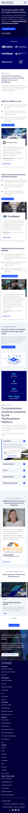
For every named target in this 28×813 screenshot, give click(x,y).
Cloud (2, 693)
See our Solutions (6, 33)
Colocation (3, 683)
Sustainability (4, 760)
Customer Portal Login (6, 785)
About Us (3, 747)
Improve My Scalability (8, 125)
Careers (3, 750)
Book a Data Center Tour (6, 714)
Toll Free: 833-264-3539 (6, 778)
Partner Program (5, 773)
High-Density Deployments (7, 711)
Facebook (12, 810)
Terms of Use (22, 804)
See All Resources (14, 625)
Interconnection (4, 690)
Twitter (9, 810)
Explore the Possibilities (8, 347)
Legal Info (16, 807)
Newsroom (3, 757)
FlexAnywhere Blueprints (6, 791)
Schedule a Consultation (9, 654)
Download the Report (8, 29)
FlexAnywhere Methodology (7, 794)
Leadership (3, 754)
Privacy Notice (6, 804)
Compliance (4, 770)
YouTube (18, 810)
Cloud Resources (5, 726)
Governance (4, 766)
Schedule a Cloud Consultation (8, 671)
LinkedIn (15, 810)
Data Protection (4, 696)
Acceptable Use (14, 804)
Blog (2, 742)
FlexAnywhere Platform (6, 680)
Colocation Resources (6, 723)
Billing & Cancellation (7, 807)
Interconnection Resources (7, 729)
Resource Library (5, 719)
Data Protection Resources (7, 732)
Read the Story (6, 316)
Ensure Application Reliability (9, 276)
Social (2, 763)
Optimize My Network (7, 199)
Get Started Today (12, 455)
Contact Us (3, 674)
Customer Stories (5, 739)
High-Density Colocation (6, 686)
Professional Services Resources (8, 735)
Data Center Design (5, 708)
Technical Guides (5, 788)
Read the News (7, 163)
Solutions (3, 699)
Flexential (6, 663)
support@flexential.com (6, 781)
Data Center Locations (6, 704)
